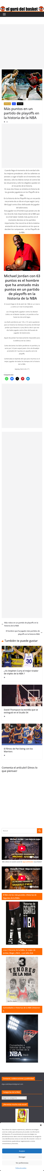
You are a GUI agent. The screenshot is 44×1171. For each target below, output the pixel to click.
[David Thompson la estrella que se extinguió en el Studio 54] (22, 686)
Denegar (22, 1157)
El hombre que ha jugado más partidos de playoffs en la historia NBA (23, 632)
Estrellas (7, 104)
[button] (41, 1125)
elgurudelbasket (28, 862)
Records (20, 104)
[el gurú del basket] (22, 8)
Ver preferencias (22, 1163)
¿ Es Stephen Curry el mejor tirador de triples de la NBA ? (21, 672)
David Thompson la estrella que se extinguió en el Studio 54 (21, 711)
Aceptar (22, 1151)
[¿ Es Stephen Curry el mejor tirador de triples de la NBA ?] (22, 647)
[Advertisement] (22, 46)
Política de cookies (20, 1168)
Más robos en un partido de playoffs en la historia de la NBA (21, 624)
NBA (14, 104)
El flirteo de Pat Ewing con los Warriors (18, 750)
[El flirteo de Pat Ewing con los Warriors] (22, 725)
